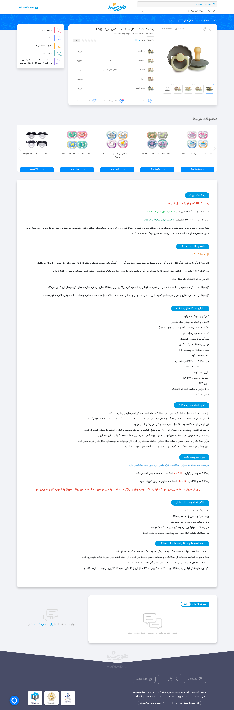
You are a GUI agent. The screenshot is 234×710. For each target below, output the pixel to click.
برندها (140, 10)
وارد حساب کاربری (43, 624)
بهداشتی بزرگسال (195, 10)
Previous (19, 148)
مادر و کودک (211, 10)
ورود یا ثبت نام (26, 7)
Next (214, 148)
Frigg (137, 40)
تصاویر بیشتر (167, 88)
